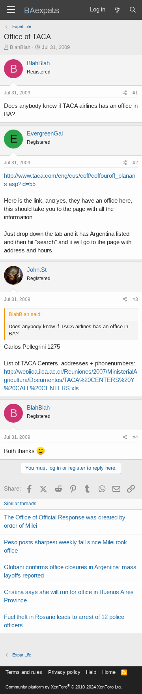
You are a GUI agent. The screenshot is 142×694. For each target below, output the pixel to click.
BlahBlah (20, 47)
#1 (135, 93)
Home (109, 672)
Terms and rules (24, 672)
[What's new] (117, 9)
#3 (135, 299)
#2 (135, 163)
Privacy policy (64, 672)
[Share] (125, 93)
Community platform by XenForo (64, 687)
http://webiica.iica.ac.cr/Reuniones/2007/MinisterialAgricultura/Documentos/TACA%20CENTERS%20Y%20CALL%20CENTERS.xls (70, 380)
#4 (135, 437)
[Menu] (11, 10)
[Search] (132, 9)
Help (91, 672)
